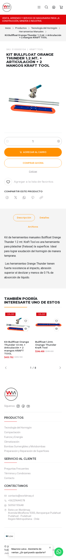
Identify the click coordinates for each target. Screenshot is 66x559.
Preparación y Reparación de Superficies (26, 451)
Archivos (33, 226)
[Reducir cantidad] (7, 141)
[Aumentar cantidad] (59, 141)
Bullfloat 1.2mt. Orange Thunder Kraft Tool (45, 344)
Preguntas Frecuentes (16, 468)
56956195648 (16, 505)
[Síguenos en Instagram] (18, 406)
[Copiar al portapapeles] (41, 198)
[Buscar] (46, 7)
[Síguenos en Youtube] (28, 406)
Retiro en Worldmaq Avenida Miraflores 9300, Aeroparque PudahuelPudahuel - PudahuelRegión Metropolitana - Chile (34, 514)
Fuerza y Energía (13, 437)
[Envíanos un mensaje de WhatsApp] (58, 551)
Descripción (24, 217)
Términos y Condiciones (17, 473)
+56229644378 (16, 500)
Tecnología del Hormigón (44, 28)
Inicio (8, 28)
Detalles (44, 217)
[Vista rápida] (26, 328)
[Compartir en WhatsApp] (24, 198)
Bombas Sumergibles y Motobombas (24, 446)
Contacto (9, 478)
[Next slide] (59, 368)
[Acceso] (53, 7)
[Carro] (61, 7)
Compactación (12, 432)
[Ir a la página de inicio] (6, 7)
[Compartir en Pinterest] (33, 198)
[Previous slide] (7, 368)
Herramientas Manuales (31, 31)
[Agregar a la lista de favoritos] (26, 321)
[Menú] (39, 7)
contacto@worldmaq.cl (21, 495)
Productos (21, 28)
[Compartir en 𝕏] (16, 198)
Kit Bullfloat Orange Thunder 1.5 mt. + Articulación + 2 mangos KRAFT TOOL (16, 347)
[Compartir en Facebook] (7, 198)
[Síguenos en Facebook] (23, 406)
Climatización (11, 441)
